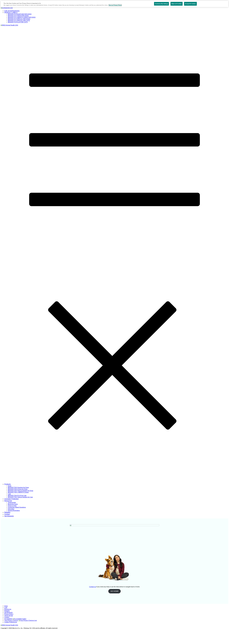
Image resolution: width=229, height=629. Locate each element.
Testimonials (12, 502)
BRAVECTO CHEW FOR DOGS (18, 15)
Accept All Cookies (190, 3)
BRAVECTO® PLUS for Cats (17, 495)
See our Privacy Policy (115, 5)
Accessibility (8, 619)
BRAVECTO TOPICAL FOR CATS (19, 20)
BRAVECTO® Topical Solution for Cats (20, 497)
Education (11, 509)
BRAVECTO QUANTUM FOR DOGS (19, 14)
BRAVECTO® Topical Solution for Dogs (20, 490)
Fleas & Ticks (12, 505)
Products (7, 484)
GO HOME (114, 591)
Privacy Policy (8, 614)
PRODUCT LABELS (10, 12)
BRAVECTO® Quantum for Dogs (18, 487)
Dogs (9, 486)
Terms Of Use (8, 615)
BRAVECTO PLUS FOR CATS (18, 22)
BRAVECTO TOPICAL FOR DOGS (19, 19)
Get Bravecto (9, 516)
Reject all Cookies (176, 3)
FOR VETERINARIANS (12, 11)
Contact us (92, 587)
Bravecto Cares (13, 504)
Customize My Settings (161, 3)
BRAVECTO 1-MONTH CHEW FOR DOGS (22, 17)
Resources (8, 501)
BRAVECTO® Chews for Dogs (17, 489)
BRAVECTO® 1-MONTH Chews (18, 492)
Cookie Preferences (10, 622)
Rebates (7, 512)
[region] (114, 4)
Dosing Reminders (14, 510)
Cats (9, 494)
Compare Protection (11, 499)
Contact (7, 514)
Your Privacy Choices (11, 620)
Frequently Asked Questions (17, 507)
